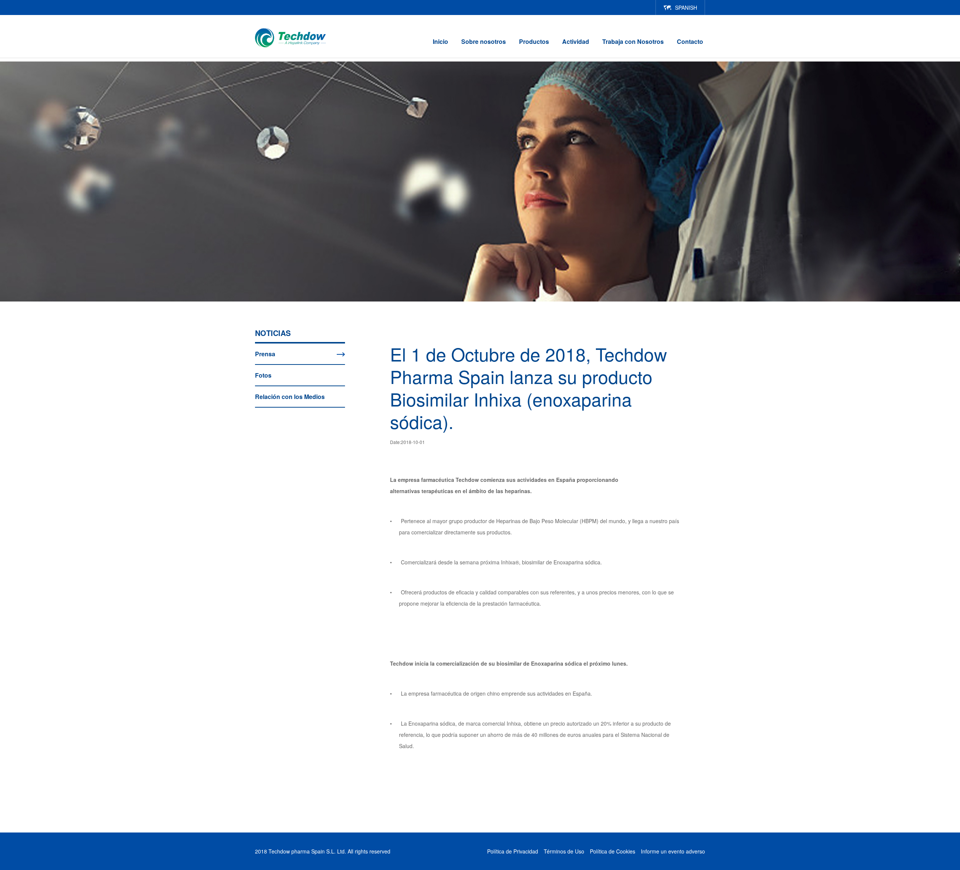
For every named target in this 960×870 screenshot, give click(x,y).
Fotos (263, 375)
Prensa (265, 354)
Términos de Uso (564, 851)
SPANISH (686, 7)
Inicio (440, 42)
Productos (534, 42)
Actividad (575, 42)
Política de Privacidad (512, 851)
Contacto (690, 42)
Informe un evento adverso (673, 851)
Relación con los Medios (290, 396)
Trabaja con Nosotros (633, 42)
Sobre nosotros (483, 42)
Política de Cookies (612, 851)
